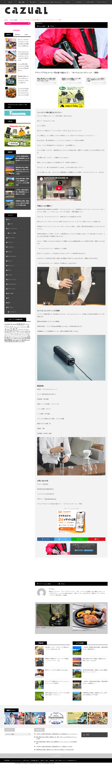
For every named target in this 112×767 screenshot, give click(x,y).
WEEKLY (9, 34)
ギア (15, 329)
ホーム (10, 2)
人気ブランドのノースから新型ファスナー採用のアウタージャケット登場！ (95, 80)
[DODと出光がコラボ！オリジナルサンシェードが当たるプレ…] (77, 718)
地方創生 (27, 338)
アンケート (10, 242)
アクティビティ (90, 2)
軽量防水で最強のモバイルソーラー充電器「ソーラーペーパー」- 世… (56, 659)
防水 (23, 341)
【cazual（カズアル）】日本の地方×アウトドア (87, 764)
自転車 (14, 341)
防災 (9, 302)
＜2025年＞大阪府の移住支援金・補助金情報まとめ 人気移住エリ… (95, 682)
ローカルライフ (22, 336)
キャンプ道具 (13, 19)
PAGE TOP (57, 755)
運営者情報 (7, 760)
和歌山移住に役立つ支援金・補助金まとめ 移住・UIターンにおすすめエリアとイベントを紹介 (22, 170)
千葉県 (22, 338)
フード (8, 334)
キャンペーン (11, 265)
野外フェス (19, 341)
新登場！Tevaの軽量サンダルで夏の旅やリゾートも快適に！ (71, 79)
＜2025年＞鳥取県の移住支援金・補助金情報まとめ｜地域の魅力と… (95, 648)
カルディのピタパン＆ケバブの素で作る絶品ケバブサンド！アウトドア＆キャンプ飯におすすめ (23, 56)
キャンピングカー (12, 256)
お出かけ (20, 324)
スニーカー (16, 331)
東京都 (24, 340)
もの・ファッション (56, 2)
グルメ (27, 329)
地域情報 (52, 760)
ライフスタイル (16, 334)
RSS (87, 734)
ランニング (24, 334)
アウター (27, 324)
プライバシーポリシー (16, 760)
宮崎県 (13, 340)
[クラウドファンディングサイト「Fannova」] (17, 115)
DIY (12, 324)
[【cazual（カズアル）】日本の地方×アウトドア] (26, 10)
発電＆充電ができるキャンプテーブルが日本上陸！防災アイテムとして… (57, 693)
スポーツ (22, 331)
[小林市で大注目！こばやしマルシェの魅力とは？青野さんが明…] (35, 718)
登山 (7, 341)
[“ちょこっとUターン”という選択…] (56, 718)
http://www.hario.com (50, 499)
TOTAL (26, 34)
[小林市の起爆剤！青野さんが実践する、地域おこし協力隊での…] (14, 718)
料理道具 (17, 340)
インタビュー (79, 2)
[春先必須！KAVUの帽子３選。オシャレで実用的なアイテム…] (98, 718)
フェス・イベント (101, 2)
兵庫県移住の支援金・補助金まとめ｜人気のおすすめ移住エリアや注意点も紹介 (22, 203)
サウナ (11, 224)
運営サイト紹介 (44, 760)
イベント (23, 327)
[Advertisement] (71, 570)
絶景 (11, 341)
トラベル (67, 2)
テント (27, 331)
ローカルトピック (44, 2)
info (9, 219)
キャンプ (10, 261)
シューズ (8, 331)
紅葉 (9, 341)
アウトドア (8, 327)
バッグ (22, 332)
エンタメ (10, 251)
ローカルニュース (15, 336)
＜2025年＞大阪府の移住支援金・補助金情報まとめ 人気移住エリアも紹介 (22, 192)
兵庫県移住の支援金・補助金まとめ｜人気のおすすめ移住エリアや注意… (95, 693)
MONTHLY (17, 34)
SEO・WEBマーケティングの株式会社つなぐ (66, 760)
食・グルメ (33, 2)
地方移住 (8, 340)
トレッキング (17, 332)
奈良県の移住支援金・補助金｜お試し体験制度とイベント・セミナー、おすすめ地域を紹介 (22, 181)
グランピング (21, 329)
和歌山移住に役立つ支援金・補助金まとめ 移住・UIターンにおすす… (95, 659)
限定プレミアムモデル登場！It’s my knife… (57, 670)
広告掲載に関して (35, 760)
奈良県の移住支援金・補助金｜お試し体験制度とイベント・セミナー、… (95, 671)
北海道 (19, 338)
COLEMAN (7, 324)
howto (14, 324)
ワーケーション (11, 288)
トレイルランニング (9, 332)
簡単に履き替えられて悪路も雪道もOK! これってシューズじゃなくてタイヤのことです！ (46, 80)
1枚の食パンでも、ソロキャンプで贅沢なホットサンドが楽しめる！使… (57, 648)
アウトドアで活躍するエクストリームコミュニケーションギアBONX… (57, 682)
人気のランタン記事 (11, 338)
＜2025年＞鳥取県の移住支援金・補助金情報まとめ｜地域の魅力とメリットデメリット (22, 159)
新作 (21, 340)
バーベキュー (13, 312)
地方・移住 (21, 2)
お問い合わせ (26, 760)
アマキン (52, 26)
